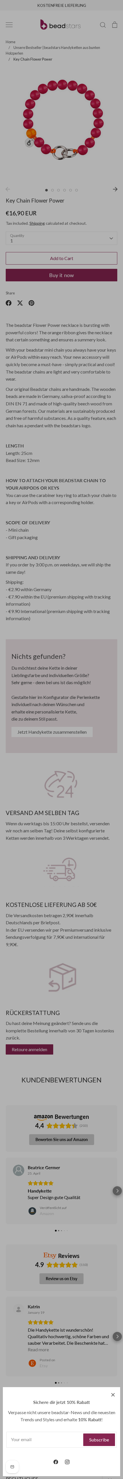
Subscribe (99, 1439)
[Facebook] (55, 1462)
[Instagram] (67, 1462)
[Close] (113, 1394)
